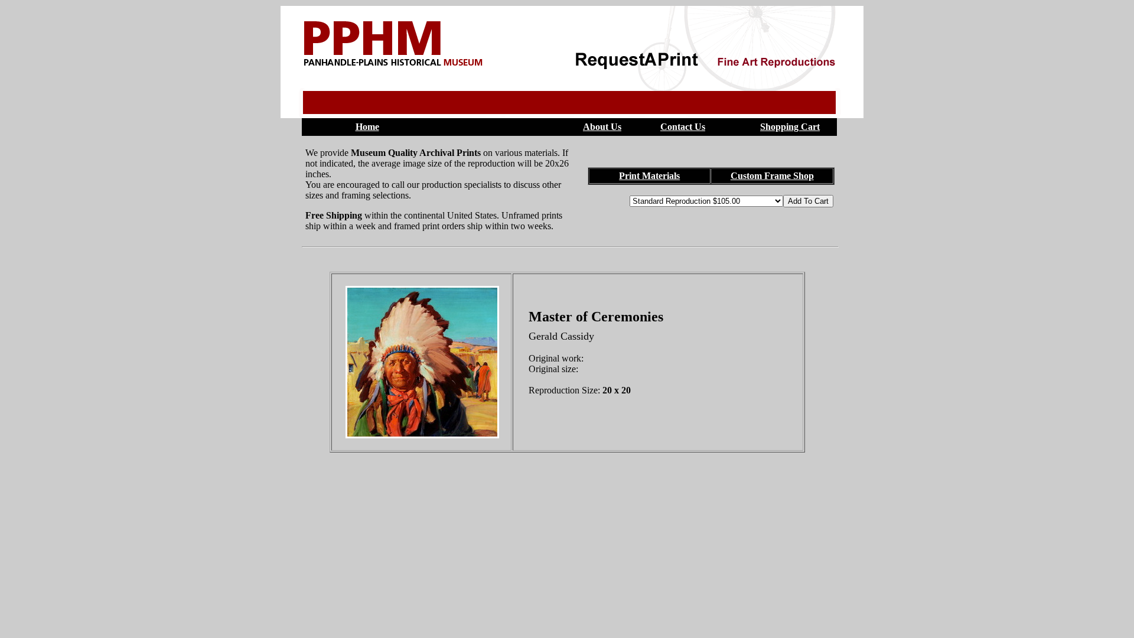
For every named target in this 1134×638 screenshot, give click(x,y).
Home (367, 127)
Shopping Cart (790, 127)
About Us (602, 127)
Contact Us (682, 127)
